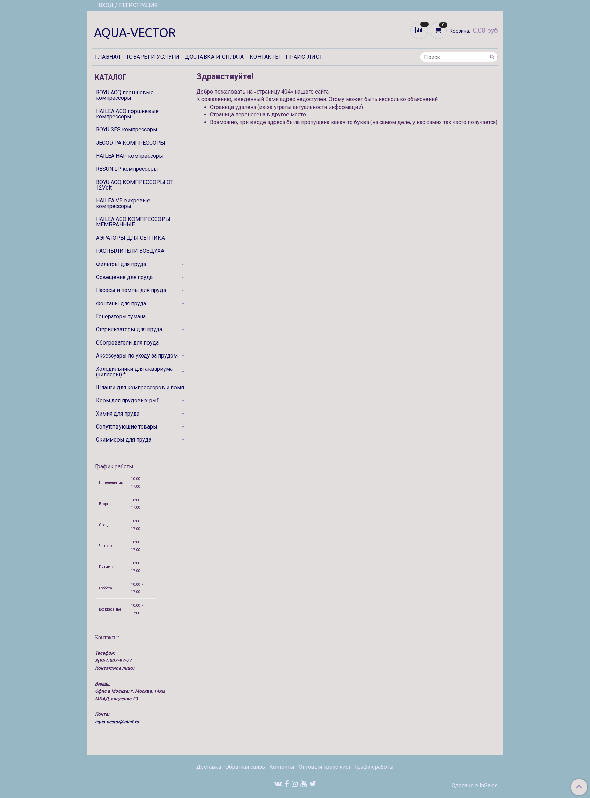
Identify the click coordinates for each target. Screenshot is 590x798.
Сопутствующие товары (126, 426)
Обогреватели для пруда (127, 342)
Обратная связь (245, 767)
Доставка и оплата (214, 57)
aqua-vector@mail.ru (117, 721)
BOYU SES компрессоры (126, 129)
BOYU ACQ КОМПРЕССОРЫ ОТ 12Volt (134, 185)
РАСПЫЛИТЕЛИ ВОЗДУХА (130, 251)
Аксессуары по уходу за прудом (137, 355)
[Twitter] (312, 784)
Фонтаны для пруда (121, 303)
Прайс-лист (304, 57)
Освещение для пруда (124, 277)
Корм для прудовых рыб (128, 400)
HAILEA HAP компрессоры (130, 156)
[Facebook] (287, 784)
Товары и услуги (153, 57)
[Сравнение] (420, 30)
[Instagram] (295, 784)
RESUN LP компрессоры (127, 169)
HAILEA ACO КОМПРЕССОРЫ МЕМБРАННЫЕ (133, 222)
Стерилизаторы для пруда (129, 329)
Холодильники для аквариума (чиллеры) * (134, 372)
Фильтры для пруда (121, 264)
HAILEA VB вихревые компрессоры (123, 203)
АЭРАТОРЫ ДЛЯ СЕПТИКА (130, 238)
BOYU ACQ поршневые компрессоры (125, 95)
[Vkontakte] (278, 784)
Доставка (208, 767)
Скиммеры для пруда (123, 439)
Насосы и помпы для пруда (131, 290)
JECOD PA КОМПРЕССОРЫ (130, 143)
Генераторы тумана (121, 316)
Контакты (265, 57)
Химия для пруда (117, 413)
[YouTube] (303, 784)
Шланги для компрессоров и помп (140, 387)
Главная (108, 57)
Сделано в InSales (475, 785)
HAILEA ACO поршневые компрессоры (127, 114)
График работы (374, 767)
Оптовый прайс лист (325, 767)
